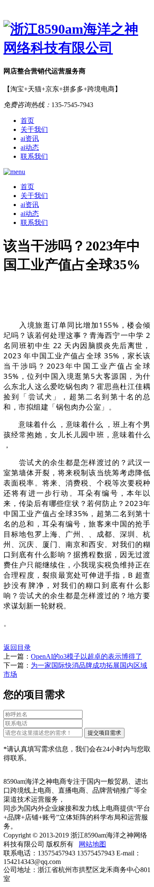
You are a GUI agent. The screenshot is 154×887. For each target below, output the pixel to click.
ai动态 (30, 147)
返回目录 (17, 647)
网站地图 (92, 844)
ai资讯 (30, 138)
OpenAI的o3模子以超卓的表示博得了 (86, 656)
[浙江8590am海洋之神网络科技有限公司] (77, 39)
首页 (27, 120)
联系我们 (34, 156)
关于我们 (34, 129)
